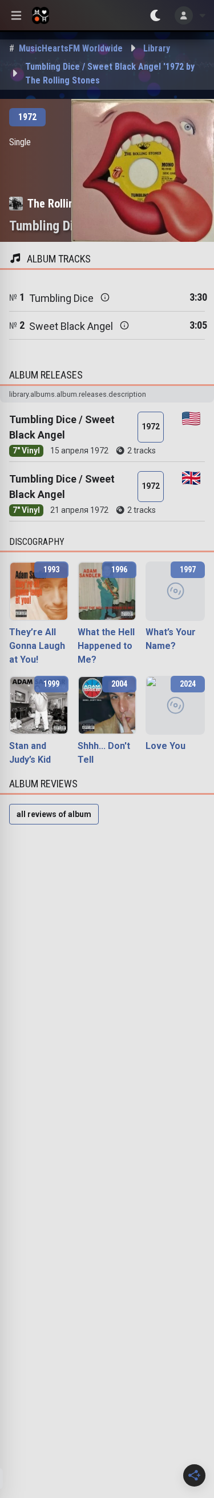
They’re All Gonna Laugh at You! (37, 646)
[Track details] (105, 297)
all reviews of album (54, 814)
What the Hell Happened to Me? (106, 646)
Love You (165, 745)
